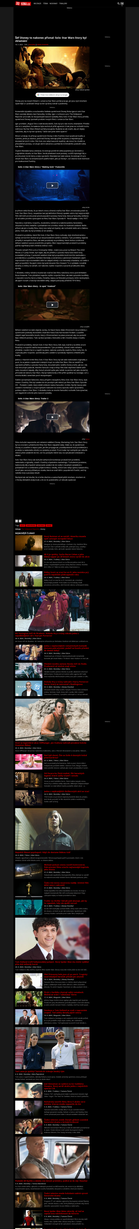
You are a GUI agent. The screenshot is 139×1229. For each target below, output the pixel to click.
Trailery (63, 3)
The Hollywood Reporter (30, 529)
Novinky (53, 3)
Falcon (87, 439)
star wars (41, 525)
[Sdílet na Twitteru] (20, 521)
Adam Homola (42, 44)
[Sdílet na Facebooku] (16, 521)
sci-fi (22, 525)
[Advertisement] (52, 500)
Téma (45, 3)
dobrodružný (31, 525)
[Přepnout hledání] (118, 3)
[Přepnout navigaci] (122, 3)
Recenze (37, 3)
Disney (49, 525)
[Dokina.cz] (23, 3)
